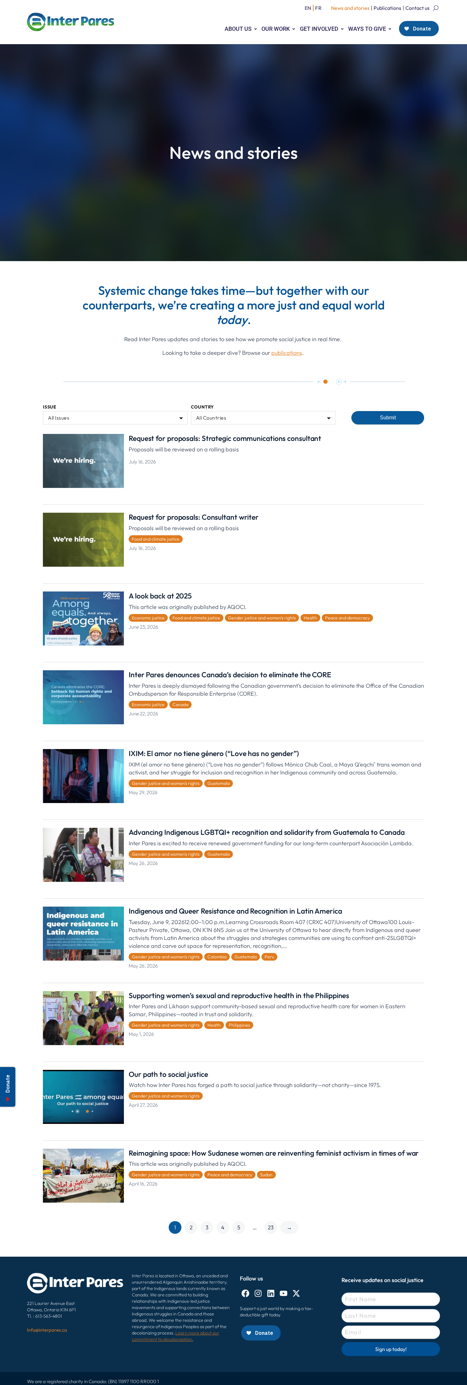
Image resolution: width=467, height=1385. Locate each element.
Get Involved (319, 28)
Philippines (239, 1025)
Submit (388, 417)
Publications (387, 8)
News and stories (350, 8)
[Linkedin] (270, 1293)
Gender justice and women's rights (262, 618)
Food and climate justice (155, 539)
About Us (238, 28)
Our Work (275, 28)
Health (310, 618)
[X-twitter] (296, 1293)
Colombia (217, 957)
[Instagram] (258, 1293)
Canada (180, 704)
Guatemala (218, 783)
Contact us (417, 8)
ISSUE (50, 407)
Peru (269, 957)
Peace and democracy (347, 618)
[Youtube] (283, 1293)
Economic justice (148, 618)
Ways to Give (367, 28)
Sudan (266, 1175)
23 (271, 1227)
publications (286, 352)
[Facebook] (245, 1293)
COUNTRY (202, 407)
